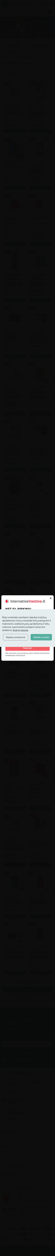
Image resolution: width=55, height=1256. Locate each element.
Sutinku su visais (41, 637)
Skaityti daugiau (20, 630)
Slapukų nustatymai (15, 637)
